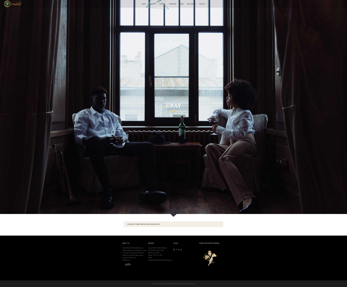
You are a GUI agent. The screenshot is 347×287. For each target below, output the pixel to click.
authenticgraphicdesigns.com (188, 283)
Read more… (126, 260)
